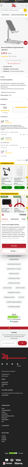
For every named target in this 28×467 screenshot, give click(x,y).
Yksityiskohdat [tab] (14, 219)
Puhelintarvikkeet (5, 15)
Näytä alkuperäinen (14, 132)
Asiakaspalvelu (5, 395)
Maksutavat (4, 418)
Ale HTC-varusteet (20, 288)
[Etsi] (25, 10)
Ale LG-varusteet (7, 288)
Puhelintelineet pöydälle (14, 307)
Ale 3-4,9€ (21, 297)
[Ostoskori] (25, 5)
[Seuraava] (26, 15)
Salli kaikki (14, 246)
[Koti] (14, 5)
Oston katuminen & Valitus (8, 416)
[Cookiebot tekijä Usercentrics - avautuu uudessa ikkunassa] (19, 215)
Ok (22, 343)
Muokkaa (13, 251)
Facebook (4, 438)
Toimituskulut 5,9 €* (14, 328)
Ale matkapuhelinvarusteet (14, 264)
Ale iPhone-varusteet (9, 297)
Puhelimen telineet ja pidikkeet (18, 15)
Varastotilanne (5, 419)
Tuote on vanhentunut (14, 61)
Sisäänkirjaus (5, 384)
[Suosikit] (22, 5)
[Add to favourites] (26, 19)
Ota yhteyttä (5, 414)
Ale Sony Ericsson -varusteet (14, 269)
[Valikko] (1, 5)
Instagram (4, 440)
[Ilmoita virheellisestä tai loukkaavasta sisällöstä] (26, 134)
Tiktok (3, 441)
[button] (14, 117)
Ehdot (3, 408)
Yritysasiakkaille (5, 425)
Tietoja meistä (5, 382)
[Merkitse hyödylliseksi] (21, 134)
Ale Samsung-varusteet (14, 278)
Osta (7, 187)
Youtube (4, 436)
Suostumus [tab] (5, 219)
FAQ (3, 386)
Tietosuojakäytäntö (6, 410)
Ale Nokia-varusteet (14, 274)
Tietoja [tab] (23, 219)
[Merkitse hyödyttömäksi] (24, 134)
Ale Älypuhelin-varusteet (14, 292)
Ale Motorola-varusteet (14, 283)
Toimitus (4, 412)
